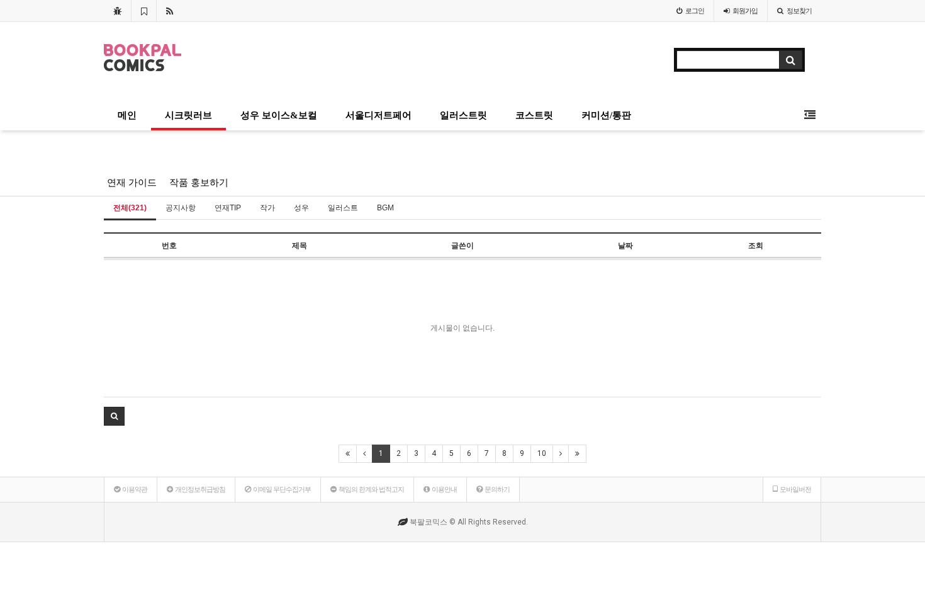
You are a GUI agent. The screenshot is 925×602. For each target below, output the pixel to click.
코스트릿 (534, 115)
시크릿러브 (188, 115)
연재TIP (228, 207)
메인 (127, 115)
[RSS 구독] (169, 10)
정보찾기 (799, 10)
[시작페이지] (117, 10)
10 (541, 453)
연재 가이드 (132, 183)
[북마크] (144, 10)
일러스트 (343, 207)
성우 (301, 207)
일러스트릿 (463, 115)
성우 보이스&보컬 (278, 115)
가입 (745, 10)
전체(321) (130, 207)
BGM (385, 207)
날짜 (625, 245)
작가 (267, 207)
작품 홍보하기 (198, 183)
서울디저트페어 (378, 115)
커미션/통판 (606, 115)
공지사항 (180, 207)
